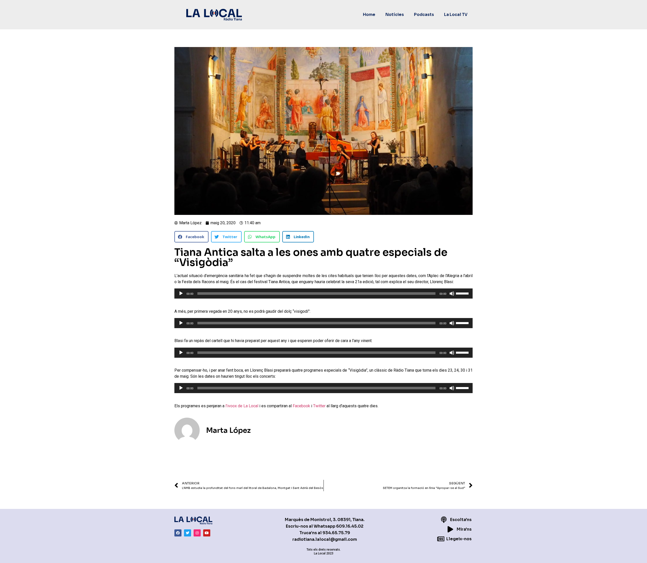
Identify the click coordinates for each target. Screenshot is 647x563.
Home (369, 14)
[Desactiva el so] (451, 293)
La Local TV (456, 14)
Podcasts (424, 14)
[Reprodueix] (180, 293)
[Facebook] (177, 532)
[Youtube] (206, 532)
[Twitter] (187, 532)
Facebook (301, 405)
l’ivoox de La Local (241, 405)
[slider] (463, 293)
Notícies (394, 14)
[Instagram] (197, 532)
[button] (191, 236)
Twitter (319, 405)
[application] (323, 293)
